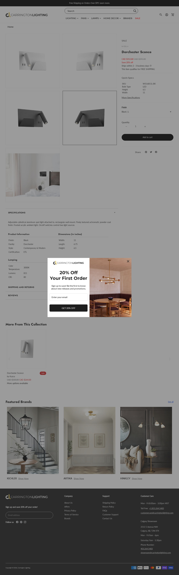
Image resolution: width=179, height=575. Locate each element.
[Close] (128, 261)
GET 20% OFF (68, 308)
